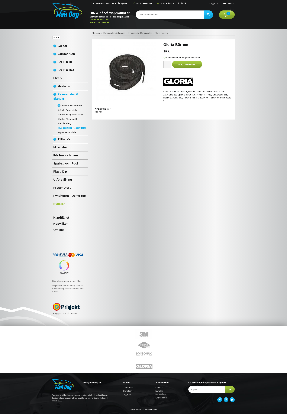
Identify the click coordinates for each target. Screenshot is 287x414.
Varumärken (66, 54)
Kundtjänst (61, 217)
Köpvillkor (60, 223)
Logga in (213, 3)
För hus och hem (65, 155)
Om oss (58, 229)
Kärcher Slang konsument (70, 114)
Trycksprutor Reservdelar (72, 128)
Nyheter (59, 203)
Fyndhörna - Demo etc (69, 195)
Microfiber (60, 147)
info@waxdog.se (92, 382)
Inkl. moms (227, 3)
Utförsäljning (62, 179)
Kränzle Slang (64, 123)
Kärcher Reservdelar (72, 105)
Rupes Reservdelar (67, 132)
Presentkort (62, 187)
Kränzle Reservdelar (68, 110)
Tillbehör (64, 139)
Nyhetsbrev (160, 394)
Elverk (57, 78)
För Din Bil (65, 62)
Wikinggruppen (151, 409)
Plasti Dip (60, 171)
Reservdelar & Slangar (65, 96)
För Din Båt (66, 70)
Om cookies (161, 398)
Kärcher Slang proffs (68, 119)
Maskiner (64, 86)
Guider (62, 46)
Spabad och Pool (65, 163)
